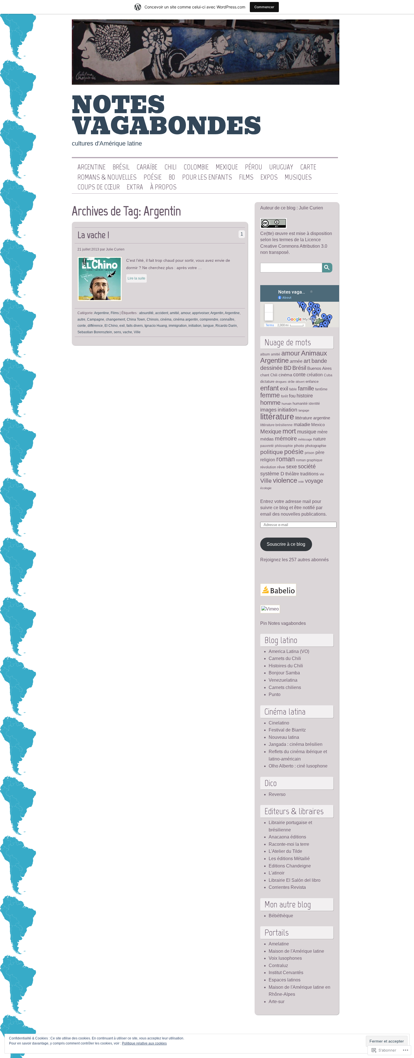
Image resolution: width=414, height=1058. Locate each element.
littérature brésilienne (276, 425)
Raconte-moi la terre (289, 844)
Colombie (196, 167)
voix (301, 481)
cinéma (166, 319)
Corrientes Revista (287, 887)
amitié (174, 313)
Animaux (314, 353)
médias (267, 439)
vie (322, 474)
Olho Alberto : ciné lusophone (298, 766)
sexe (291, 466)
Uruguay (281, 167)
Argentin (216, 313)
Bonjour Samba (284, 672)
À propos (163, 187)
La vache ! (93, 235)
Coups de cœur (98, 187)
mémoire (286, 438)
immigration (178, 326)
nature (319, 438)
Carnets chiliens (285, 687)
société (307, 466)
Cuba (328, 375)
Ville (137, 332)
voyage (314, 481)
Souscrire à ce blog (286, 544)
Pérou (253, 167)
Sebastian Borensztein (94, 332)
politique (271, 452)
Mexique (227, 167)
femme (270, 395)
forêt (284, 396)
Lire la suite (136, 278)
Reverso (277, 794)
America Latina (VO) (289, 651)
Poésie (153, 177)
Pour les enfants (207, 177)
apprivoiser (200, 313)
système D (272, 474)
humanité (300, 403)
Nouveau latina (284, 737)
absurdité (146, 313)
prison (309, 453)
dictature (267, 381)
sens (117, 332)
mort (289, 431)
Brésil (121, 167)
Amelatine (279, 943)
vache (127, 332)
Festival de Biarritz (287, 730)
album (265, 354)
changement (115, 319)
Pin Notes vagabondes (283, 623)
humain (286, 403)
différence (95, 326)
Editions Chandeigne (290, 866)
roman (285, 459)
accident (161, 313)
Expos (269, 177)
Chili (170, 167)
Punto (275, 694)
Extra (135, 187)
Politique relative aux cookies (144, 1043)
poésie (294, 451)
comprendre (209, 319)
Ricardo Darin (226, 326)
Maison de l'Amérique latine (296, 951)
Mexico (318, 424)
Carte (308, 167)
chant (264, 375)
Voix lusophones (285, 958)
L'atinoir (276, 873)
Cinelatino (279, 723)
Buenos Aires (319, 368)
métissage (305, 439)
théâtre (292, 473)
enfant (269, 388)
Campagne (95, 319)
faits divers (134, 326)
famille (306, 388)
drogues (281, 381)
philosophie (284, 446)
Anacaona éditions (287, 837)
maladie (302, 424)
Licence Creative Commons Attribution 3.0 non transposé (293, 246)
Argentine (91, 167)
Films (246, 177)
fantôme (321, 389)
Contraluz (278, 965)
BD (172, 177)
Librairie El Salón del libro (294, 880)
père (319, 452)
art (307, 361)
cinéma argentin (185, 319)
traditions (309, 473)
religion (267, 459)
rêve (281, 467)
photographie (315, 446)
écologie (265, 488)
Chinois (153, 319)
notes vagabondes (166, 115)
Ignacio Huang (155, 326)
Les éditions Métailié (289, 858)
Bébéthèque (281, 915)
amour (185, 313)
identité (314, 403)
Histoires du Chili (286, 665)
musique (306, 432)
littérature (277, 416)
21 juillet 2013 (88, 249)
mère (322, 431)
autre (81, 319)
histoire (305, 396)
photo (299, 445)
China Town (136, 319)
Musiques (298, 177)
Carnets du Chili (285, 658)
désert (300, 381)
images (268, 410)
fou (292, 396)
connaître (227, 319)
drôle (291, 381)
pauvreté (267, 446)
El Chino (111, 326)
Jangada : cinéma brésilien (295, 744)
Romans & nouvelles (107, 177)
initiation (194, 326)
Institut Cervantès (286, 972)
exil (122, 326)
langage (304, 410)
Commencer (264, 7)
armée (296, 361)
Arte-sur (276, 1001)
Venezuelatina (283, 680)
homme (270, 402)
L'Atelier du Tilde (285, 851)
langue (208, 326)
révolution (268, 467)
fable (293, 389)
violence (285, 480)
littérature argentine (312, 418)
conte (81, 326)
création (315, 374)
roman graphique (309, 460)
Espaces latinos (285, 980)
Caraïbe (147, 167)
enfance (312, 381)
